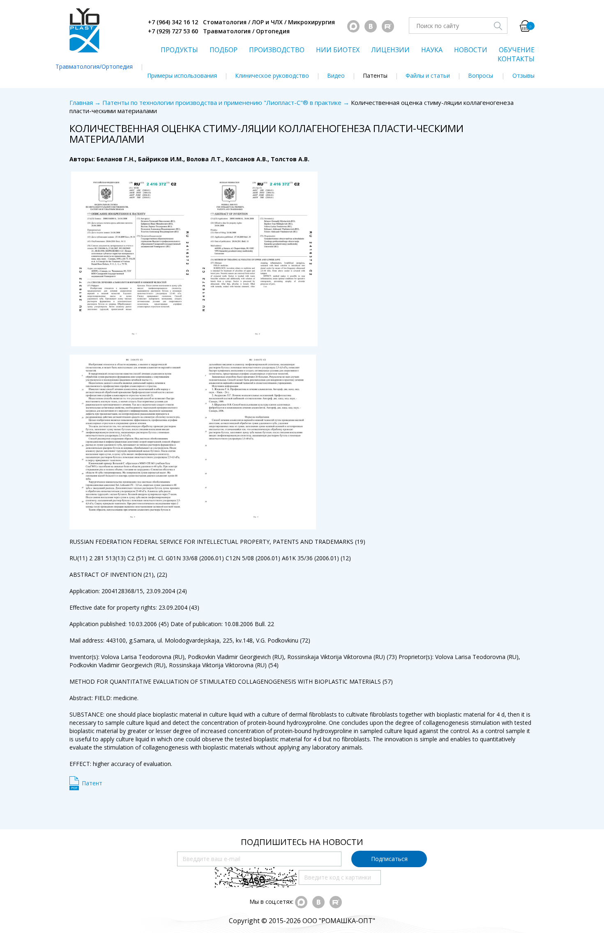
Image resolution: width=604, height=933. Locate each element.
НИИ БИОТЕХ (338, 49)
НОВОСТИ (470, 49)
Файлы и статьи (428, 75)
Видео (336, 75)
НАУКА (432, 49)
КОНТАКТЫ (516, 58)
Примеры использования (182, 75)
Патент (92, 783)
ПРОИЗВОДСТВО (276, 49)
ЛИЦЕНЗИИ (390, 49)
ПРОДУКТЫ (179, 49)
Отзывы (523, 75)
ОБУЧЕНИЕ (517, 49)
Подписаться (389, 859)
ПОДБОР (223, 49)
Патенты (375, 75)
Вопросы (480, 75)
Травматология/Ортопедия (94, 66)
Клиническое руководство (272, 75)
